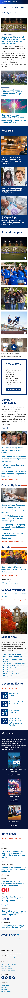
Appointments (6, 582)
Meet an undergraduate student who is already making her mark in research (14, 473)
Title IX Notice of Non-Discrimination (10, 946)
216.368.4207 (4, 957)
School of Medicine (9, 672)
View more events (7, 688)
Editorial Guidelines (6, 966)
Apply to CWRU (5, 985)
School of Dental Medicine (11, 668)
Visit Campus (4, 989)
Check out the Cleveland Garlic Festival (13, 595)
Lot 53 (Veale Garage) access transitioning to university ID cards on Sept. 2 (12, 518)
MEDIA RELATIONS (7, 950)
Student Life (5, 87)
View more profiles (7, 479)
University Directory (6, 991)
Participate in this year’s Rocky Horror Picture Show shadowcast (13, 535)
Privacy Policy (11, 944)
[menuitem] (14, 964)
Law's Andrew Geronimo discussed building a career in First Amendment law (12, 883)
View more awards (7, 575)
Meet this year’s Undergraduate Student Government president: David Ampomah (13, 458)
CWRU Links (5, 983)
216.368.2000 (4, 942)
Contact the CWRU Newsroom (8, 964)
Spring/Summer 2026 (14, 775)
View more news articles (9, 838)
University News (6, 34)
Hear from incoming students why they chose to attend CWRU (12, 450)
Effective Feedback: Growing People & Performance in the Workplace (15, 722)
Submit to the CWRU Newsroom (8, 970)
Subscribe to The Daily (6, 968)
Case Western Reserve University (12, 938)
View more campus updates (10, 541)
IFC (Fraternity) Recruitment (14, 711)
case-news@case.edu (14, 957)
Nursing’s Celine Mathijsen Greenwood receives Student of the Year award (13, 569)
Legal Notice (4, 944)
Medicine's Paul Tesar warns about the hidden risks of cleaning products (12, 899)
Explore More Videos (13, 389)
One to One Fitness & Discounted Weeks (16, 703)
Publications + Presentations (10, 584)
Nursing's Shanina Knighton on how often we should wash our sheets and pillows (13, 913)
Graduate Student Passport (15, 694)
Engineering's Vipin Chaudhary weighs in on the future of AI (13, 926)
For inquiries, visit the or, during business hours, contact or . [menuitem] (11, 955)
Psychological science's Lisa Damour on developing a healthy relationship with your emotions (13, 854)
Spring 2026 (14, 800)
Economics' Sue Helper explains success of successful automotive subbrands (13, 869)
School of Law (8, 670)
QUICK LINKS (5, 961)
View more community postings (11, 600)
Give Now (3, 987)
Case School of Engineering (12, 654)
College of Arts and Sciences (12, 656)
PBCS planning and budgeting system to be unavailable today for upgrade (13, 527)
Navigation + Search (10, 13)
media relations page (16, 953)
